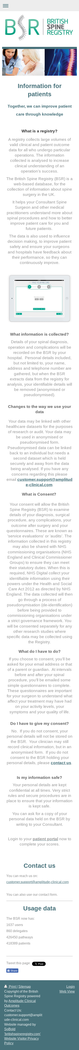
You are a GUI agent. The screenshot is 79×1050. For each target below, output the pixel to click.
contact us (61, 763)
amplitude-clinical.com (52, 882)
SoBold (9, 1029)
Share (13, 970)
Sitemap (24, 986)
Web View (67, 991)
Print (12, 986)
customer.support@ (20, 882)
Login (70, 986)
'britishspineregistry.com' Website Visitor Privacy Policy (22, 1038)
